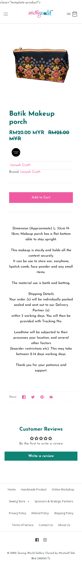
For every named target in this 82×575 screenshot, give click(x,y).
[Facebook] (37, 540)
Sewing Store (19, 501)
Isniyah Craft (20, 165)
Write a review (41, 456)
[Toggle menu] (5, 14)
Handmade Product (33, 489)
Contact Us (46, 525)
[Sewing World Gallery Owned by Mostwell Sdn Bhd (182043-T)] (41, 14)
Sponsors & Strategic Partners (54, 501)
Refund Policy (40, 513)
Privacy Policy (17, 513)
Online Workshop (63, 489)
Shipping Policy (63, 513)
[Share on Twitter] (33, 397)
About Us (64, 525)
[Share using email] (51, 397)
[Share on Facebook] (24, 397)
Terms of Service (22, 525)
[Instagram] (45, 540)
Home (12, 489)
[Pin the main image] (42, 397)
